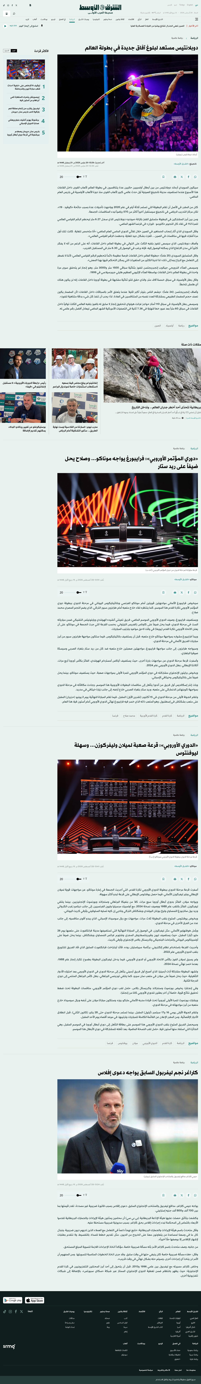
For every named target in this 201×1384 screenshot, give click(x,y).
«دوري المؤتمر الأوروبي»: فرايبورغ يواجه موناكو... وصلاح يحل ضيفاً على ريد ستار (148, 26)
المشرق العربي (190, 1332)
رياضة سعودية (192, 1351)
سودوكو (124, 1355)
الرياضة (72, 20)
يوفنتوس (122, 1043)
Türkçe (182, 5)
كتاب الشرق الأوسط (155, 1327)
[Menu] (196, 19)
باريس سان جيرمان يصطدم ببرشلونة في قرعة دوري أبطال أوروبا (23, 133)
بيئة (108, 1327)
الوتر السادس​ (122, 1323)
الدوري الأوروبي (150, 1043)
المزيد (27, 20)
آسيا (178, 1327)
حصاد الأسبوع (175, 1351)
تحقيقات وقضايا (174, 1355)
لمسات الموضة (69, 1327)
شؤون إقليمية (193, 1336)
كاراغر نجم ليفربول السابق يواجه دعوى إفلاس (148, 1072)
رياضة (181, 325)
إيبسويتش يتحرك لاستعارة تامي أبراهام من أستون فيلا (24, 99)
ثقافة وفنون (120, 20)
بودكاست (44, 20)
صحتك (107, 1319)
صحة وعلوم (108, 20)
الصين (158, 325)
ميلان (135, 1043)
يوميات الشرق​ (83, 20)
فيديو (53, 20)
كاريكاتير (160, 1323)
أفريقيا (178, 1332)
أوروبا (178, 1323)
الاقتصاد (131, 20)
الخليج (193, 1323)
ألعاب (35, 20)
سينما (125, 1327)
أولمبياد (169, 325)
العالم (146, 20)
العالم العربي (194, 1319)
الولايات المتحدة (175, 1319)
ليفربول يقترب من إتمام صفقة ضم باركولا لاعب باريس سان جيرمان (24, 110)
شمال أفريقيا (190, 1327)
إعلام (125, 1332)
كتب (125, 1319)
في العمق (62, 20)
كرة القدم (167, 716)
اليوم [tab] (13, 51)
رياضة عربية (193, 1355)
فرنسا (115, 716)
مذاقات (71, 1319)
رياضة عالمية (177, 38)
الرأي (139, 20)
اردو (175, 5)
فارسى (169, 5)
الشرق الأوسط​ (157, 20)
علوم (108, 1323)
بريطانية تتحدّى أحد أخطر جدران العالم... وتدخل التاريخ (166, 407)
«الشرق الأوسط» (181, 164)
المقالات (160, 1319)
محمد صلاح (129, 716)
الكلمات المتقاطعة (121, 1351)
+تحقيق (177, 1359)
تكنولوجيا (96, 20)
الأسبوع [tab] (7, 51)
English (190, 5)
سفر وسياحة (69, 1323)
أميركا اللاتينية (175, 1336)
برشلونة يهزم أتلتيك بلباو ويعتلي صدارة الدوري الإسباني (23, 122)
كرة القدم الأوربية (148, 716)
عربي (196, 5)
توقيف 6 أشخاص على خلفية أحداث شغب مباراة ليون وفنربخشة (24, 87)
